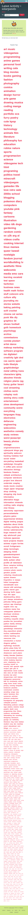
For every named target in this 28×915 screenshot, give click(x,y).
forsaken (11, 849)
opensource (6, 782)
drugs (18, 826)
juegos (20, 521)
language (20, 488)
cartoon (7, 604)
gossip (18, 879)
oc (5, 235)
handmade (21, 847)
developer (7, 614)
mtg (12, 844)
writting (10, 794)
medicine (7, 609)
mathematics (15, 633)
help (5, 757)
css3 (19, 884)
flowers (15, 472)
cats (15, 68)
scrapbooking (10, 811)
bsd (12, 789)
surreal (19, 814)
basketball (19, 461)
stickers (20, 730)
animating (20, 864)
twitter (12, 876)
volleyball (7, 703)
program (18, 350)
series (19, 314)
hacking (7, 455)
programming (12, 57)
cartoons (9, 216)
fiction (20, 290)
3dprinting (14, 774)
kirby (11, 797)
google (19, 870)
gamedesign (8, 628)
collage (21, 705)
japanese (16, 538)
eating (14, 800)
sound (10, 783)
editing (14, 370)
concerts (5, 832)
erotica (8, 833)
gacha (19, 820)
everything (9, 411)
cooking (8, 243)
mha (17, 873)
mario (8, 741)
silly (14, 297)
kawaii (15, 250)
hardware (6, 774)
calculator (18, 862)
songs (13, 692)
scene (19, 407)
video (7, 224)
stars (9, 673)
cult (11, 887)
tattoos (22, 779)
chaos (12, 855)
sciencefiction (6, 814)
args (10, 737)
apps (13, 594)
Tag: (3, 14)
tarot (16, 585)
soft (4, 835)
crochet (13, 310)
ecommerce (13, 732)
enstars (5, 809)
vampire (5, 847)
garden (9, 821)
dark (15, 673)
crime (10, 868)
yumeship (18, 756)
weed (19, 772)
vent (18, 726)
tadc (9, 887)
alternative (8, 499)
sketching (14, 785)
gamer (10, 767)
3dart (15, 832)
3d (15, 320)
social (6, 458)
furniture (9, 829)
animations (18, 599)
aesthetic (9, 266)
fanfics (7, 835)
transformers (7, 730)
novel (13, 737)
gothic (6, 589)
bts (14, 715)
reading (8, 110)
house (5, 874)
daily (4, 852)
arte (6, 98)
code (21, 397)
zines (6, 404)
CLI (12, 910)
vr (13, 580)
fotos (7, 874)
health (7, 290)
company (5, 849)
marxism (10, 874)
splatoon (17, 611)
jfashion (19, 655)
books (7, 76)
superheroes (6, 840)
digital (6, 521)
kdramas (14, 821)
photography (11, 83)
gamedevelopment (12, 554)
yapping (19, 806)
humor (18, 641)
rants (13, 817)
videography (14, 754)
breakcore (7, 688)
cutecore (13, 293)
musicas (11, 835)
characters (9, 374)
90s (11, 317)
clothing (12, 491)
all (11, 562)
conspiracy (6, 803)
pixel (15, 675)
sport (18, 360)
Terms (11, 912)
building (11, 824)
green (5, 777)
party (9, 870)
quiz (15, 853)
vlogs (14, 838)
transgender (13, 582)
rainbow (14, 884)
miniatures (11, 894)
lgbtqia (15, 776)
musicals (16, 645)
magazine (18, 818)
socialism (17, 779)
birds (20, 524)
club (8, 894)
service (14, 802)
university (16, 827)
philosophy (10, 140)
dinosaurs (14, 717)
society (5, 833)
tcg (9, 893)
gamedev (9, 186)
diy (15, 317)
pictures (14, 703)
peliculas (7, 602)
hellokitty (15, 720)
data (5, 673)
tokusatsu (10, 897)
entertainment (11, 401)
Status (23, 910)
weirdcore (17, 477)
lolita (15, 739)
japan (12, 488)
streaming (14, 387)
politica (5, 900)
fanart (20, 384)
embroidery (5, 876)
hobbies (15, 455)
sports (8, 152)
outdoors (7, 713)
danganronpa (8, 677)
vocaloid (17, 277)
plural (8, 797)
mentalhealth (9, 585)
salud (22, 777)
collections (19, 881)
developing (15, 891)
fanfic (13, 592)
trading (5, 770)
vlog (12, 722)
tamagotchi (18, 882)
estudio (5, 841)
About (3, 910)
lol (8, 681)
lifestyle (14, 364)
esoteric (16, 836)
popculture (12, 631)
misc (16, 737)
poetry (14, 117)
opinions (5, 896)
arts (21, 293)
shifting (11, 888)
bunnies (6, 675)
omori (6, 726)
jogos (18, 592)
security (6, 666)
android (6, 737)
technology (10, 129)
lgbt (16, 357)
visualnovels (17, 575)
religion (8, 380)
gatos (13, 516)
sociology (6, 785)
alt (12, 673)
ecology (13, 757)
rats (17, 812)
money (7, 529)
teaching (13, 636)
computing (15, 745)
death (12, 709)
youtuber (14, 861)
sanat (11, 850)
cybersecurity (16, 529)
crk (8, 849)
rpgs (5, 707)
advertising (16, 878)
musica (18, 102)
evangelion (6, 873)
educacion (8, 469)
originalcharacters (12, 447)
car (10, 720)
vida (13, 795)
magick (22, 884)
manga (17, 106)
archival (20, 897)
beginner (11, 891)
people (20, 780)
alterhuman (6, 824)
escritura (22, 846)
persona (6, 767)
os (22, 852)
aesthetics (9, 431)
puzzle (13, 572)
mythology (8, 645)
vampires (12, 565)
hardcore (17, 795)
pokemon (9, 201)
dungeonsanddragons (10, 885)
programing (11, 171)
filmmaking (7, 705)
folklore (12, 836)
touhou (6, 633)
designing (7, 717)
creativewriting (9, 858)
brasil (22, 707)
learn (20, 797)
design (8, 95)
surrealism (17, 777)
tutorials (21, 836)
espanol (5, 878)
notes (5, 836)
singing (20, 505)
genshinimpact (7, 826)
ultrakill (14, 852)
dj (14, 750)
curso (22, 818)
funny (7, 384)
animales (15, 767)
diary (19, 201)
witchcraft (12, 535)
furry (7, 117)
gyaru (19, 602)
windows (15, 614)
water (5, 823)
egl (8, 800)
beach (16, 874)
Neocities (6, 907)
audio (20, 671)
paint (11, 899)
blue (14, 711)
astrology (17, 587)
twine (15, 743)
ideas (10, 785)
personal (9, 64)
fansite (20, 673)
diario (13, 890)
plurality (18, 750)
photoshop (8, 899)
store (5, 741)
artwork (18, 788)
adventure (20, 650)
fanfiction (9, 283)
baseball (6, 759)
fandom (8, 258)
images (14, 748)
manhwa (20, 724)
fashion (8, 79)
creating (16, 829)
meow (15, 671)
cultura (13, 783)
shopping (8, 494)
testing (13, 521)
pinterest (7, 698)
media (7, 273)
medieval (6, 802)
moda (6, 486)
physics (7, 516)
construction (7, 756)
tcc (7, 788)
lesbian (21, 722)
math (13, 290)
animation (10, 91)
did (15, 818)
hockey (19, 791)
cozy (11, 724)
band (6, 540)
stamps (10, 599)
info (21, 527)
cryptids (14, 830)
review (18, 846)
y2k (9, 235)
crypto (14, 543)
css (5, 360)
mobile (12, 832)
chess (21, 619)
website (16, 303)
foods (15, 683)
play (14, 843)
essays (17, 580)
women (19, 811)
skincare (20, 774)
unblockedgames (14, 870)
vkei (11, 666)
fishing (16, 792)
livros (17, 734)
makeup (8, 347)
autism (12, 560)
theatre (20, 540)
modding (7, 619)
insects (18, 768)
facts (13, 874)
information (9, 502)
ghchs (6, 648)
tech (20, 163)
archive (7, 334)
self (7, 896)
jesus (19, 739)
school (16, 193)
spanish (16, 666)
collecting (7, 575)
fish (15, 567)
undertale (8, 483)
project (7, 480)
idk (13, 224)
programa (18, 808)
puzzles (7, 621)
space (11, 280)
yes (10, 780)
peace (18, 894)
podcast (15, 705)
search (11, 800)
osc (18, 636)
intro (12, 606)
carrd (15, 653)
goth (6, 327)
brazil (5, 805)
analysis (15, 798)
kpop (13, 121)
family (12, 623)
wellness (19, 815)
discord (18, 480)
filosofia (20, 865)
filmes (19, 711)
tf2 (14, 700)
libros (6, 565)
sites (18, 817)
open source (11, 907)
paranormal (16, 679)
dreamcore (8, 653)
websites (7, 524)
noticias (6, 859)
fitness (11, 508)
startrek (20, 849)
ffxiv (17, 694)
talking (5, 829)
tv (22, 262)
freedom (12, 791)
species (8, 853)
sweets (5, 858)
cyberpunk (8, 450)
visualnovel (16, 789)
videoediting (7, 768)
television (17, 562)
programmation (20, 850)
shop (6, 491)
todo (4, 862)
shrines (12, 833)
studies (15, 890)
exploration (5, 879)
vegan (13, 878)
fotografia (19, 685)
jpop (11, 736)
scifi (6, 310)
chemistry (6, 736)
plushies (14, 688)
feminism (12, 694)
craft (15, 677)
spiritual (5, 885)
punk (6, 317)
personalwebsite (11, 513)
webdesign (8, 464)
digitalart (12, 354)
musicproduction (17, 835)
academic (19, 832)
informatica (9, 497)
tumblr (5, 765)
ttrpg (18, 414)
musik (20, 885)
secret (5, 899)
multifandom (15, 881)
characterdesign (11, 658)
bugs (6, 532)
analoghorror (13, 826)
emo (14, 273)
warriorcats (7, 772)
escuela (18, 757)
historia (13, 734)
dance (13, 344)
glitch (13, 829)
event (9, 770)
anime (7, 60)
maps (18, 785)
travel (16, 174)
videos (8, 239)
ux (7, 843)
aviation (5, 815)
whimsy (18, 623)
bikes (17, 852)
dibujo (5, 853)
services (15, 759)
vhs (16, 791)
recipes (6, 668)
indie (6, 364)
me (5, 354)
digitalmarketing (15, 809)
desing (9, 876)
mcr (18, 748)
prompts (18, 896)
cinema (7, 314)
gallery (13, 643)
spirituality (8, 453)
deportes (19, 660)
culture (7, 297)
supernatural (7, 761)
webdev (21, 737)
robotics (16, 707)
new (16, 868)
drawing (8, 102)
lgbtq (18, 374)
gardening (10, 228)
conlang (10, 843)
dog (5, 631)
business (8, 287)
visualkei (20, 878)
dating (9, 882)
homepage (17, 794)
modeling (16, 786)
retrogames (13, 812)
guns (19, 844)
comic (17, 231)
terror (9, 806)
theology (9, 817)
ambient (9, 809)
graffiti (5, 817)
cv (12, 823)
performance (8, 844)
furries (20, 543)
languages (9, 414)
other (18, 560)
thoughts (18, 464)
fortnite (6, 650)
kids (4, 844)
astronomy (8, 510)
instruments (9, 878)
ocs (17, 114)
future (21, 868)
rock (15, 394)
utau (17, 692)
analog (21, 785)
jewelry (10, 707)
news (17, 287)
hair (21, 808)
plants (16, 380)
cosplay (16, 483)
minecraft (9, 178)
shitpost (7, 852)
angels (21, 789)
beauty (7, 441)
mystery (7, 616)
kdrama (5, 786)
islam (14, 876)
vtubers (15, 746)
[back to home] (2, 2)
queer (7, 250)
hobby (6, 655)
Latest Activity (10, 6)
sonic (15, 391)
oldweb (7, 475)
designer (9, 890)
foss (9, 832)
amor (5, 662)
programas (6, 792)
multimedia (7, 763)
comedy (19, 431)
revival (8, 865)
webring (18, 893)
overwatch (21, 874)
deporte (21, 741)
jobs (15, 893)
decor (8, 850)
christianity (13, 681)
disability (15, 871)
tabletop (15, 782)
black (18, 874)
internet (19, 243)
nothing (7, 527)
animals (8, 133)
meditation (18, 859)
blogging (9, 197)
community (9, 407)
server (21, 843)
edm (10, 789)
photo (13, 570)
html (6, 167)
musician (5, 894)
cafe (12, 739)
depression (15, 820)
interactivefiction (6, 881)
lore (12, 480)
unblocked (17, 752)
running (12, 685)
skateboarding (9, 597)
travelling (19, 715)
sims (7, 867)
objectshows (8, 671)
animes (7, 543)
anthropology (6, 808)
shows (7, 324)
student (6, 724)
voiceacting (19, 830)
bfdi (5, 681)
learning (8, 277)
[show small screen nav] (26, 1)
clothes (7, 391)
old (4, 745)
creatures (11, 881)
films (18, 266)
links (16, 648)
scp (4, 870)
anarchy (8, 836)
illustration (10, 220)
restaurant (11, 792)
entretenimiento (6, 888)
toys (5, 594)
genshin (7, 572)
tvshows (7, 538)
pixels (19, 631)
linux (7, 247)
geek (11, 852)
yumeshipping (11, 864)
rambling (15, 879)
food (18, 64)
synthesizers (6, 868)
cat (13, 314)
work (12, 567)
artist (6, 344)
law (11, 675)
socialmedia (15, 713)
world (5, 788)
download (8, 900)
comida (7, 340)
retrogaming (7, 754)
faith (8, 891)
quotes (20, 827)
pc (18, 746)
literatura (7, 722)
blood (5, 867)
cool (6, 387)
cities (15, 896)
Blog (16, 910)
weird (7, 437)
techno (10, 779)
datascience (15, 899)
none (16, 709)
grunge (6, 720)
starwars (20, 743)
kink (17, 884)
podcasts (6, 789)
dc (10, 774)
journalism (18, 621)
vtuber (12, 458)
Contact (16, 912)
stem (22, 873)
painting (16, 307)
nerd (13, 770)
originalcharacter (13, 862)
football (15, 324)
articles (13, 847)
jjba (4, 830)
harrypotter (19, 821)
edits (4, 897)
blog (6, 72)
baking (7, 307)
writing (8, 68)
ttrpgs (16, 499)
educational (12, 726)
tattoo (21, 826)
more (18, 871)
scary (20, 803)
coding (8, 106)
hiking (13, 602)
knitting (20, 565)
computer (8, 477)
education (10, 144)
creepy (13, 756)
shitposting (6, 818)
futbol (6, 582)
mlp (14, 494)
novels (12, 650)
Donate (9, 910)
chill (13, 794)
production (14, 698)
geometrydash (6, 887)
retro (12, 190)
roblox (7, 148)
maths (10, 728)
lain (9, 594)
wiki (11, 587)
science (8, 159)
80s (9, 739)
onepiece (17, 833)
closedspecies (10, 827)
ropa (19, 782)
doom (18, 763)
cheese (11, 884)
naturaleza (22, 891)
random (8, 231)
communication (12, 856)
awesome (15, 728)
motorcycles (5, 890)
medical (13, 780)
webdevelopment (10, 626)
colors (6, 794)
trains (21, 746)
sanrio (11, 360)
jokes (21, 896)
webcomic (10, 270)
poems (6, 567)
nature (16, 148)
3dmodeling (8, 715)
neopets (19, 887)
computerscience (12, 765)
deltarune (9, 421)
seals (11, 841)
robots (6, 636)
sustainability (10, 815)
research (13, 532)
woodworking (11, 896)
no (17, 664)
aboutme (8, 377)
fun (20, 140)
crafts (16, 239)
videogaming (14, 806)
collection (10, 752)
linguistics (8, 580)
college (10, 748)
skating (6, 752)
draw (10, 745)
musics (18, 855)
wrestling (7, 692)
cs (9, 859)
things (6, 728)
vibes (21, 858)
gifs (14, 668)
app (11, 604)
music (11, 49)
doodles (5, 850)
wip (5, 535)
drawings (17, 604)
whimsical (10, 873)
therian (16, 772)
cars (20, 273)
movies (14, 72)
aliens (18, 597)
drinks (7, 897)
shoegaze (9, 847)
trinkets (13, 768)
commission (6, 864)
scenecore (7, 696)
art (5, 49)
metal (6, 370)
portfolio (9, 114)
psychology (10, 330)
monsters (6, 783)
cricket (5, 800)
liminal (5, 827)
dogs (19, 224)
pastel (5, 748)
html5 (14, 551)
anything (15, 527)
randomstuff (6, 871)
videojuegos (11, 182)
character (18, 840)
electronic (6, 732)
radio (13, 505)
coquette (14, 619)
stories (7, 303)
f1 (17, 736)
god (9, 734)
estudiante (15, 814)
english (6, 606)
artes (10, 759)
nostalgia (9, 254)
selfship (14, 841)
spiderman (16, 844)
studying (12, 660)
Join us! (14, 33)
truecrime (21, 783)
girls (12, 741)
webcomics (10, 427)
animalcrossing (10, 879)
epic (14, 779)
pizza (11, 648)
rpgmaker (10, 838)
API (19, 910)
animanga (20, 786)
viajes (13, 868)
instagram (5, 861)
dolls (6, 560)
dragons (7, 643)
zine (13, 638)
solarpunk (10, 861)
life (17, 186)
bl (17, 668)
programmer (14, 761)
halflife (21, 894)
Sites (3, 12)
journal (18, 258)
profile (6, 562)
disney (22, 859)
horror (16, 95)
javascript (15, 437)
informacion (21, 856)
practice (16, 847)
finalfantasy (15, 887)
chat (5, 508)
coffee (8, 466)
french (5, 843)
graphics (8, 320)
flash (19, 765)
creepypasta (8, 611)
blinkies (19, 518)
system (6, 577)
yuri (5, 599)
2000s (7, 193)
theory (22, 840)
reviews (14, 434)
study (7, 434)
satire (5, 865)
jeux (4, 884)
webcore (18, 453)
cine (18, 662)
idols (7, 870)
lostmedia (5, 855)
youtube (9, 209)
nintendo (19, 502)
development (17, 404)
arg (15, 235)
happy (23, 893)
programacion (12, 155)
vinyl (14, 858)
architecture (16, 475)
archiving (17, 897)
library (5, 811)
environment (10, 743)
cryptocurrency (18, 867)
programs (11, 846)
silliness (17, 888)
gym (17, 589)
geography (19, 700)
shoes (5, 797)
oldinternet (18, 858)
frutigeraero (15, 546)
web (18, 190)
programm (5, 882)
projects (12, 540)
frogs (15, 815)
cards (21, 833)
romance (7, 570)
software (8, 350)
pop (7, 745)
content (15, 846)
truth (17, 838)
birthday (14, 616)
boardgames (8, 700)
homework (11, 818)
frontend (14, 888)
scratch (6, 739)
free (18, 609)
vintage (7, 444)
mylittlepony (12, 840)
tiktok (17, 780)
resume (6, 587)
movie (12, 486)
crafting (7, 505)
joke (11, 882)
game (12, 98)
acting (14, 736)
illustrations (19, 841)
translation (13, 763)
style (21, 666)
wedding (10, 802)
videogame (10, 163)
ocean (20, 658)
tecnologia (14, 549)
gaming (16, 76)
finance (15, 557)
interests (7, 557)
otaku (9, 812)
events (19, 570)
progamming (8, 711)
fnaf (21, 455)
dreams (13, 577)
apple (17, 856)
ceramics (5, 821)
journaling (9, 300)
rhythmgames (12, 859)
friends (17, 377)
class (14, 867)
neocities (12, 853)
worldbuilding (12, 262)
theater (5, 734)
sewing (7, 397)
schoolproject (16, 824)
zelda (14, 873)
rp (4, 658)
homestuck (15, 327)
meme (14, 609)
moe (15, 855)
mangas (14, 788)
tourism (18, 800)
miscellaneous (6, 893)
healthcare (20, 792)
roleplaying (12, 662)
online (6, 660)
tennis (21, 809)
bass (17, 876)
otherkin (5, 795)
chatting (7, 780)
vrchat (18, 868)
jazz (5, 743)
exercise (20, 876)
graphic (6, 709)
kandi (11, 776)
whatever (6, 750)
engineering (10, 424)
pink (17, 209)
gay (21, 450)
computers (10, 205)
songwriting (16, 865)
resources (7, 638)
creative (19, 486)
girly (11, 746)
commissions (11, 337)
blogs (16, 450)
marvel (12, 589)
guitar (13, 384)
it (4, 466)
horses (11, 750)
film (16, 133)
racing (22, 800)
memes (14, 247)
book (19, 494)
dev (15, 724)
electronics (9, 417)
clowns (16, 741)
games (16, 60)
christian (9, 805)
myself (13, 664)
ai (18, 235)
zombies (19, 890)
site (19, 532)
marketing (18, 347)
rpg (21, 380)
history (8, 125)
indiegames (8, 679)
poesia (5, 820)
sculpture (11, 798)
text (19, 805)
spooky (21, 879)
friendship (19, 802)
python (6, 623)
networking (9, 820)
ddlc (23, 896)
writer (11, 830)
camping (14, 850)
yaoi (19, 535)
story (15, 397)
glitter (20, 852)
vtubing (19, 873)
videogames (11, 53)
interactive (18, 628)
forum (19, 776)
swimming (6, 779)
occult (6, 546)
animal (18, 853)
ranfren (14, 897)
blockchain (16, 849)
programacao (14, 805)
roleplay (8, 394)
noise (19, 683)
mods (19, 823)
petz (15, 817)
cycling (20, 829)
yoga (22, 750)
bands (5, 791)
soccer (19, 466)
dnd (21, 357)
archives (5, 838)
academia (15, 797)
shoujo (9, 855)
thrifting (9, 795)
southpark (6, 776)
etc (16, 300)
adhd (21, 861)
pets (14, 466)
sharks (19, 732)
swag (5, 683)
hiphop (20, 677)
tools (16, 722)
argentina (15, 894)
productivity (5, 891)
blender (12, 655)
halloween (6, 798)
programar (18, 770)
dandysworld (6, 846)
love (6, 190)
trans (21, 370)
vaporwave (19, 510)
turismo (15, 811)
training (7, 862)
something (7, 884)
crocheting (9, 823)
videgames (12, 893)
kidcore (16, 803)
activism (15, 696)
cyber (8, 757)
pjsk (11, 668)
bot (22, 849)
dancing (7, 592)
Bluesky (21, 907)
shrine (20, 681)
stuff (6, 293)
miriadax (14, 882)
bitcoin (12, 777)
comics (8, 87)
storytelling (9, 461)
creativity (8, 357)
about (14, 524)
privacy (6, 685)
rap (16, 606)
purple (8, 791)
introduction (8, 641)
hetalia (15, 823)
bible (19, 798)
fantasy (8, 212)
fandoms (7, 472)
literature (9, 136)
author (10, 788)
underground (6, 856)
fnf (20, 648)
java (17, 783)
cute (6, 121)
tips (18, 891)
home (10, 683)
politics (8, 174)
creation (5, 806)
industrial (11, 867)
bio (11, 621)
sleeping (7, 551)
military (16, 864)
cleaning (21, 795)
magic (6, 488)
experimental (9, 518)
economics (10, 786)
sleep (6, 549)
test (6, 280)
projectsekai (19, 899)
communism (8, 690)
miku (11, 772)
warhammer (17, 885)
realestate (6, 746)
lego (21, 768)
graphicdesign (11, 367)
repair (22, 882)
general (5, 812)
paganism (11, 871)
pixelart (16, 340)
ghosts (7, 830)
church (18, 861)
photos (15, 441)
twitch (6, 694)
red (19, 888)
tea (19, 736)
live (8, 841)
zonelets (16, 690)
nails (11, 814)
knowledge (11, 803)
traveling (7, 664)
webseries (12, 808)
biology (17, 469)
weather (9, 777)
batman (17, 843)
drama (11, 782)
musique (11, 865)
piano (20, 653)
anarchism (14, 730)
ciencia (22, 888)
